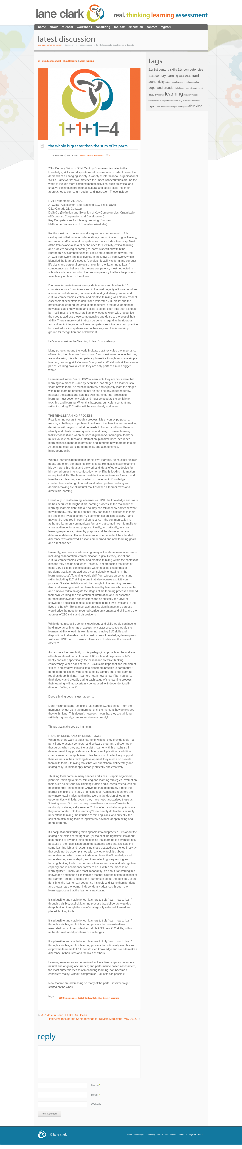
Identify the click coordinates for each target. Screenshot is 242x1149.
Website (96, 1104)
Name (95, 1085)
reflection (186, 100)
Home (42, 27)
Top (199, 1134)
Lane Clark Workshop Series (71, 13)
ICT (202, 88)
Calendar (67, 27)
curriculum (194, 82)
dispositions (195, 88)
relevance (195, 100)
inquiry (153, 94)
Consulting (103, 27)
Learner (161, 95)
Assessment (189, 75)
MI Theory (188, 95)
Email (94, 1094)
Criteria (187, 82)
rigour (152, 106)
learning (174, 94)
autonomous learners (174, 82)
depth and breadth (161, 88)
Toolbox (119, 27)
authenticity (156, 81)
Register (166, 27)
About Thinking (87, 61)
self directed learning (166, 107)
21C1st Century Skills (87, 998)
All (39, 61)
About (54, 27)
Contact (152, 27)
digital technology (182, 88)
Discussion (135, 27)
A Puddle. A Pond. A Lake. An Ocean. (64, 1015)
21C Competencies (68, 998)
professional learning (173, 100)
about (129, 1134)
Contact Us (182, 1134)
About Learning (70, 61)
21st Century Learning (109, 998)
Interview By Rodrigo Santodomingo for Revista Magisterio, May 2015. (93, 1018)
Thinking (195, 106)
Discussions (170, 1134)
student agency (182, 107)
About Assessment (51, 61)
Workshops (84, 27)
